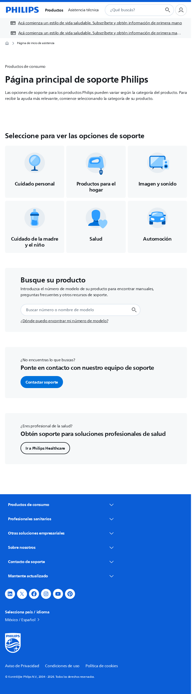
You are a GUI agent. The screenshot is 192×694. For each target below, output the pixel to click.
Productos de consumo (28, 504)
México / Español (20, 620)
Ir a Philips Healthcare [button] (45, 448)
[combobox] (127, 10)
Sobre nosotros (22, 547)
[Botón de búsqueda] (168, 10)
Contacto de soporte (26, 561)
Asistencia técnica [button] (83, 10)
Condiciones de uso (62, 666)
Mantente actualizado (28, 575)
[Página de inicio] (22, 10)
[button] (10, 594)
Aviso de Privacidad (22, 666)
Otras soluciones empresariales (36, 533)
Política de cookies (102, 666)
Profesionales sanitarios (29, 518)
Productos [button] (54, 10)
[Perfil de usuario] (181, 10)
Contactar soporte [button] (42, 382)
